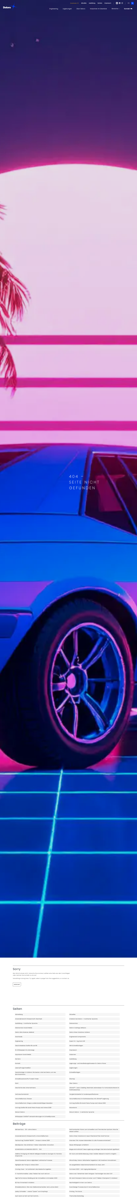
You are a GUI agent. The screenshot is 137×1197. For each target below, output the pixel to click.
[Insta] (122, 3)
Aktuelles (83, 3)
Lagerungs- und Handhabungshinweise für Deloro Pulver (87, 1063)
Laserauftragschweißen (23, 1068)
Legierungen (67, 9)
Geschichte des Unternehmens (25, 1088)
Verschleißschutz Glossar (23, 1099)
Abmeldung (19, 1014)
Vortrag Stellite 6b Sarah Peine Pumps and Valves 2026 (87, 1103)
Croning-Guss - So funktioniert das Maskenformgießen (33, 1169)
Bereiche (115, 9)
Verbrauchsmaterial (22, 1094)
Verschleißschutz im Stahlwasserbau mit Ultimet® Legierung (89, 1099)
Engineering (53, 9)
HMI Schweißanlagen (76, 1046)
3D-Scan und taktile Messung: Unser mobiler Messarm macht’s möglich (92, 1154)
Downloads (73, 3)
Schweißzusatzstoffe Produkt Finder (27, 1079)
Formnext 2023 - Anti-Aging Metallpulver (82, 1169)
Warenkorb (73, 1108)
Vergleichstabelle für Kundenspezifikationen (83, 1094)
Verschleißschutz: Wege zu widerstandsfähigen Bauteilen (34, 1103)
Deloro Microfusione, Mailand (24, 1032)
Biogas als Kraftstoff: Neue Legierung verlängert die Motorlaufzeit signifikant (94, 1149)
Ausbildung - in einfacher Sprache (26, 1023)
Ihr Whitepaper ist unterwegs (24, 1050)
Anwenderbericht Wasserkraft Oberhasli (28, 1019)
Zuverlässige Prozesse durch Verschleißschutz (84, 1187)
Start (16, 1083)
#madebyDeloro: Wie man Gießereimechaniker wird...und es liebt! (36, 1187)
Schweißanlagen (74, 1072)
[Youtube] (117, 3)
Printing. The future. (75, 1191)
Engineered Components (77, 1037)
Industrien (72, 1054)
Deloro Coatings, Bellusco (77, 1028)
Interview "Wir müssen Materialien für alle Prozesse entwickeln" (90, 1140)
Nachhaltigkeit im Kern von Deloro (80, 1182)
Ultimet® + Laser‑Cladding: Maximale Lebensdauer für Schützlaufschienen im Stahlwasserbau (94, 1089)
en (128, 3)
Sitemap (72, 1079)
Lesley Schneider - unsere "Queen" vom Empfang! (31, 1191)
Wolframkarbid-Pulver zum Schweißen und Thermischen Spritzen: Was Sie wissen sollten (93, 1130)
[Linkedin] (120, 3)
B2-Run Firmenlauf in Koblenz (24, 1182)
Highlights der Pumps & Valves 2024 (27, 1165)
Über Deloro (81, 9)
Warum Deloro (20, 1112)
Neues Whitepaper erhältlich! (79, 1145)
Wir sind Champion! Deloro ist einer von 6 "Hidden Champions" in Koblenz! (93, 1178)
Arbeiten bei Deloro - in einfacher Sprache (83, 1019)
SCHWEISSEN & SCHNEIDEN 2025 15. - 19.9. (28, 1149)
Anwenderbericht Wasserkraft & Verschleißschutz (31, 1136)
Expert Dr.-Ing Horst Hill (77, 1041)
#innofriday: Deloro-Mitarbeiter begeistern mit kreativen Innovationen (92, 1160)
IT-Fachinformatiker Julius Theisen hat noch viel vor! (32, 1174)
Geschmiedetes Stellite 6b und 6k (26, 1046)
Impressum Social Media (23, 1054)
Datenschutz (73, 1023)
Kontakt (127, 9)
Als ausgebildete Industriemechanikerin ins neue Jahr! (87, 1165)
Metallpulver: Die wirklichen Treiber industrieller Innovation (34, 1145)
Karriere (100, 3)
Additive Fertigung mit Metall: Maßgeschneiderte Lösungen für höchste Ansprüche (38, 1155)
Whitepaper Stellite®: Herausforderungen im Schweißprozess (35, 1116)
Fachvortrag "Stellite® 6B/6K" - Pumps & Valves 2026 (32, 1140)
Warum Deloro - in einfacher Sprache (81, 1112)
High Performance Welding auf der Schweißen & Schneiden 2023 (36, 1178)
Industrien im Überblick (98, 9)
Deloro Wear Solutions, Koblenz (79, 1032)
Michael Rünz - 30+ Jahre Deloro (26, 1129)
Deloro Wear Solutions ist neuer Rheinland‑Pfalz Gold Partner (89, 1136)
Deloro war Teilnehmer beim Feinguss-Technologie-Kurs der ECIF (90, 1174)
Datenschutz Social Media (23, 1028)
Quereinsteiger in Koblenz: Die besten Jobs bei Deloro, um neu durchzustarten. (35, 1073)
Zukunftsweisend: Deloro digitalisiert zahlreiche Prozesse (33, 1160)
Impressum (108, 3)
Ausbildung (92, 3)
